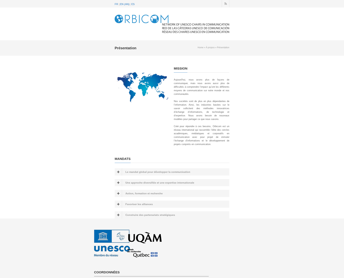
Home (201, 47)
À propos (210, 47)
